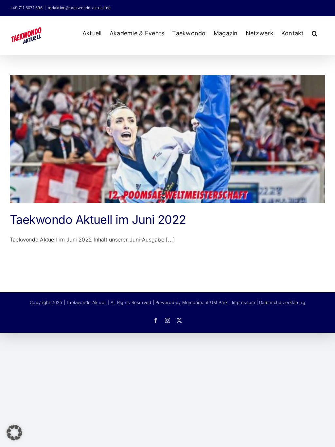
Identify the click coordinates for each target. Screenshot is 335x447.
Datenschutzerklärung (282, 302)
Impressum (243, 302)
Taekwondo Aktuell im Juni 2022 (98, 219)
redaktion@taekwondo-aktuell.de (79, 7)
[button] (314, 32)
